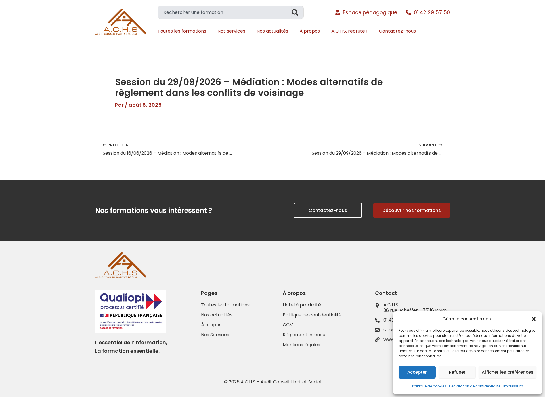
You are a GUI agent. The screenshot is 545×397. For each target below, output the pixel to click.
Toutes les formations (182, 31)
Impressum (513, 386)
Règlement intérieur (305, 335)
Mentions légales (301, 345)
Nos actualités (272, 31)
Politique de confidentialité (312, 315)
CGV (288, 325)
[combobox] (225, 12)
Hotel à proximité (302, 305)
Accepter (417, 372)
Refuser (457, 372)
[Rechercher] (298, 12)
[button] (533, 319)
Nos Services (215, 335)
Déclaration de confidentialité (474, 386)
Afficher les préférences (507, 372)
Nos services (231, 31)
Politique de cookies (429, 386)
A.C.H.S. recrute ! (349, 31)
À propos (309, 31)
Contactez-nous (397, 31)
